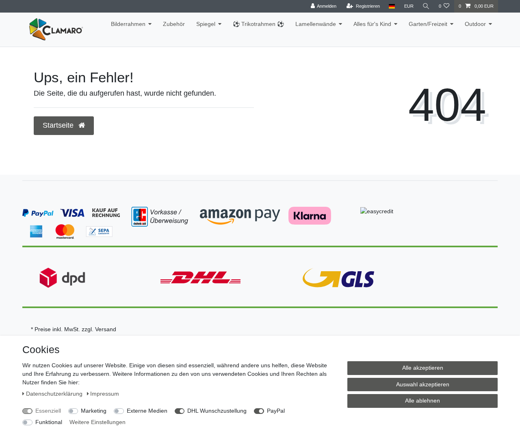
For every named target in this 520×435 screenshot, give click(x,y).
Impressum (104, 393)
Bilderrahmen (128, 24)
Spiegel (205, 24)
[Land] (391, 6)
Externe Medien (147, 410)
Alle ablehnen (422, 400)
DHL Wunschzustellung (217, 410)
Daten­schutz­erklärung (55, 393)
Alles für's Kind (372, 24)
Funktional (48, 422)
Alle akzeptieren (422, 367)
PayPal (276, 410)
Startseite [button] (59, 125)
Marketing (93, 410)
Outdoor (475, 24)
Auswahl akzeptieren (422, 384)
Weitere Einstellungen (97, 422)
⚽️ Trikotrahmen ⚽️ (258, 24)
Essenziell (48, 410)
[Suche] (426, 6)
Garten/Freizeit (428, 24)
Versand (105, 329)
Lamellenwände (315, 24)
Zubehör (174, 24)
